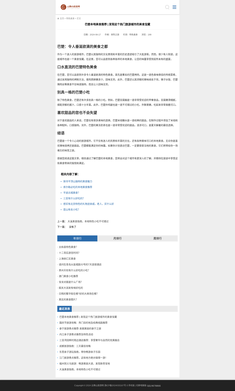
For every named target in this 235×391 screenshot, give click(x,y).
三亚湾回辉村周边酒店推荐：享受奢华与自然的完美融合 (89, 340)
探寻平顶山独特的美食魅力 (77, 181)
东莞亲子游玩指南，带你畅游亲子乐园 (79, 351)
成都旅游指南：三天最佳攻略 (75, 346)
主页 (62, 18)
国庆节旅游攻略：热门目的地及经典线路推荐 (83, 322)
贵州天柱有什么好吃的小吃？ (74, 270)
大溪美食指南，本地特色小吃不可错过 (88, 221)
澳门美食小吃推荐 (68, 276)
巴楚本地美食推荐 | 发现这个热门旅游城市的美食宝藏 (88, 316)
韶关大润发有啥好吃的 (71, 287)
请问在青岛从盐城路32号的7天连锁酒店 (80, 264)
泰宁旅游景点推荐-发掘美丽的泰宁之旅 (80, 328)
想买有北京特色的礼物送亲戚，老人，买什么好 (88, 203)
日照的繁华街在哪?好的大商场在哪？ (79, 293)
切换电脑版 (141, 385)
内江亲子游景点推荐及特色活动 (76, 334)
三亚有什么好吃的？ (74, 198)
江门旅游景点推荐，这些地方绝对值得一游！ (83, 357)
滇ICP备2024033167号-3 (116, 385)
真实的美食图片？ (68, 299)
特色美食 (70, 18)
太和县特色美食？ (68, 247)
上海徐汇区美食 (67, 258)
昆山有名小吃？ (71, 209)
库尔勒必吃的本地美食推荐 (77, 187)
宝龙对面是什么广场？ (71, 282)
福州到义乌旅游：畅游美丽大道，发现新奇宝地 (84, 363)
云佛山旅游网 (71, 7)
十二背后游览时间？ (70, 252)
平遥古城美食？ (71, 192)
